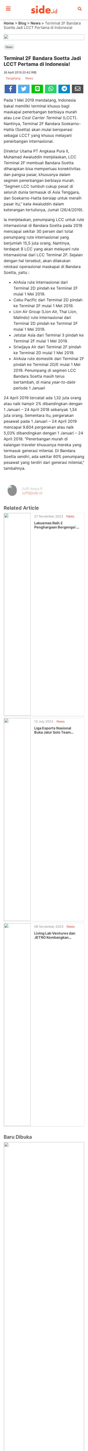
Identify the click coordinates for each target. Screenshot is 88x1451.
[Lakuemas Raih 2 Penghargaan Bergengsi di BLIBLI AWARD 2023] (17, 613)
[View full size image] (44, 36)
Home (9, 23)
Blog (22, 23)
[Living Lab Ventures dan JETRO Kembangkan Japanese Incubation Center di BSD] (17, 1024)
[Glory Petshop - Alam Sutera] (44, 1359)
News (36, 23)
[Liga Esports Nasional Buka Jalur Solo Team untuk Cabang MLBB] (17, 819)
